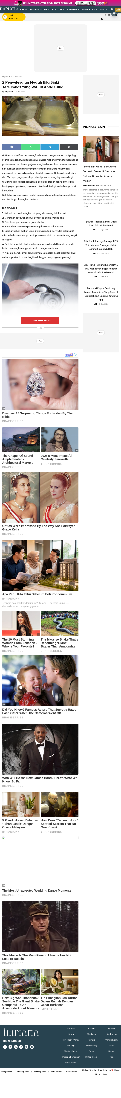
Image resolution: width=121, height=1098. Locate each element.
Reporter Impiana (91, 185)
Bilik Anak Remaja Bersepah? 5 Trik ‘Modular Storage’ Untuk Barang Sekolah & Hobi (101, 245)
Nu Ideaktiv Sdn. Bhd (104, 1070)
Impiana (6, 76)
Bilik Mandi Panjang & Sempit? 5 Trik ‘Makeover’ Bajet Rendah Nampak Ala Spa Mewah (101, 268)
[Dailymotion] (102, 19)
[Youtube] (26, 1047)
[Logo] (9, 8)
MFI (94, 229)
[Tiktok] (21, 1047)
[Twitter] (109, 15)
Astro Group (103, 1074)
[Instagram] (105, 15)
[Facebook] (102, 15)
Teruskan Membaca (40, 320)
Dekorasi (18, 76)
